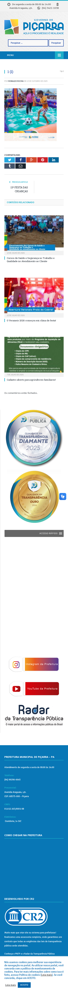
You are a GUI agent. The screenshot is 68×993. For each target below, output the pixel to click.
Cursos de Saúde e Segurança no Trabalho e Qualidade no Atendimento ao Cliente (31, 259)
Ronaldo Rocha (16, 81)
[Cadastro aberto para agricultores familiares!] (34, 356)
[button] (48, 533)
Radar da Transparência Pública (39, 953)
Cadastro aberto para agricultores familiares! (31, 379)
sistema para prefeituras (43, 932)
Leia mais (46, 974)
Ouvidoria (9, 821)
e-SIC (18, 821)
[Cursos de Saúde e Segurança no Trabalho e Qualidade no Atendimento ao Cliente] (34, 234)
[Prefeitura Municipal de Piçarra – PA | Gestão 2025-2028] (34, 26)
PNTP (17, 953)
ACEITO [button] (24, 984)
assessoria (26, 937)
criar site (24, 932)
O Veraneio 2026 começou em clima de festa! (31, 320)
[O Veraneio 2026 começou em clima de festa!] (34, 297)
